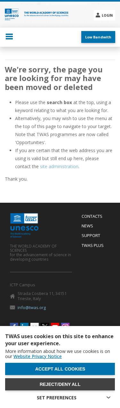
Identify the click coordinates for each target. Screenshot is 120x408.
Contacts (92, 216)
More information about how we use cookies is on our (57, 354)
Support (91, 235)
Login (107, 15)
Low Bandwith (98, 37)
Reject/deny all (60, 384)
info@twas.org (32, 307)
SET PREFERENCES (56, 398)
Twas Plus (93, 245)
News (87, 226)
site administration (59, 166)
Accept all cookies (60, 368)
